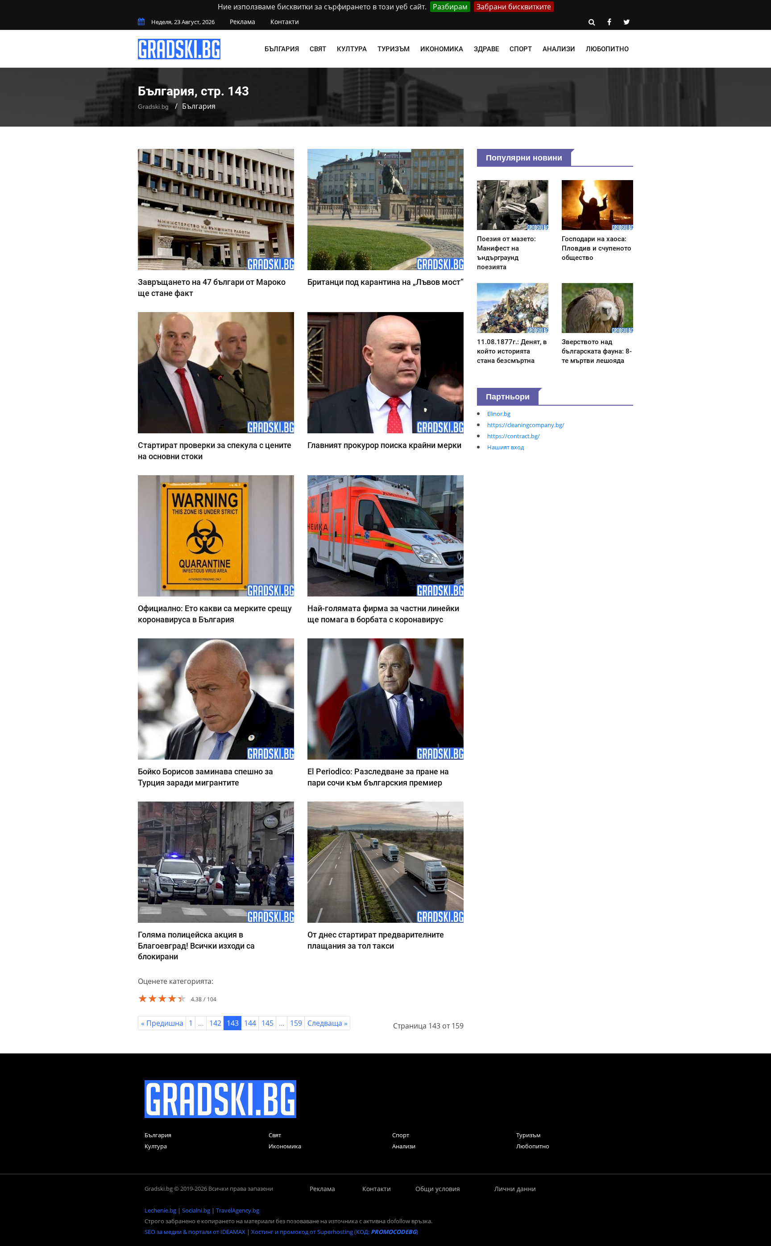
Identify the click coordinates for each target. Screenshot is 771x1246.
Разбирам (450, 7)
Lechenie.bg (160, 1210)
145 (267, 1023)
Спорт (521, 49)
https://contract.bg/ (513, 436)
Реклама (242, 21)
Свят (318, 49)
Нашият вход (505, 447)
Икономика (441, 49)
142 (215, 1023)
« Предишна (162, 1023)
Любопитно (607, 49)
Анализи (559, 49)
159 (296, 1023)
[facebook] (609, 22)
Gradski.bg (153, 106)
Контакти (284, 21)
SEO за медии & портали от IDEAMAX (195, 1232)
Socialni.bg (196, 1210)
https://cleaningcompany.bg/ (525, 425)
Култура (352, 49)
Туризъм (393, 49)
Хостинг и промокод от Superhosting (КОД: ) (334, 1232)
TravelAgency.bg (237, 1210)
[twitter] (626, 22)
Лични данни (515, 1188)
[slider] (162, 998)
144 (250, 1023)
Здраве (486, 49)
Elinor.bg (498, 414)
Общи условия (437, 1188)
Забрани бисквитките (514, 7)
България (282, 49)
